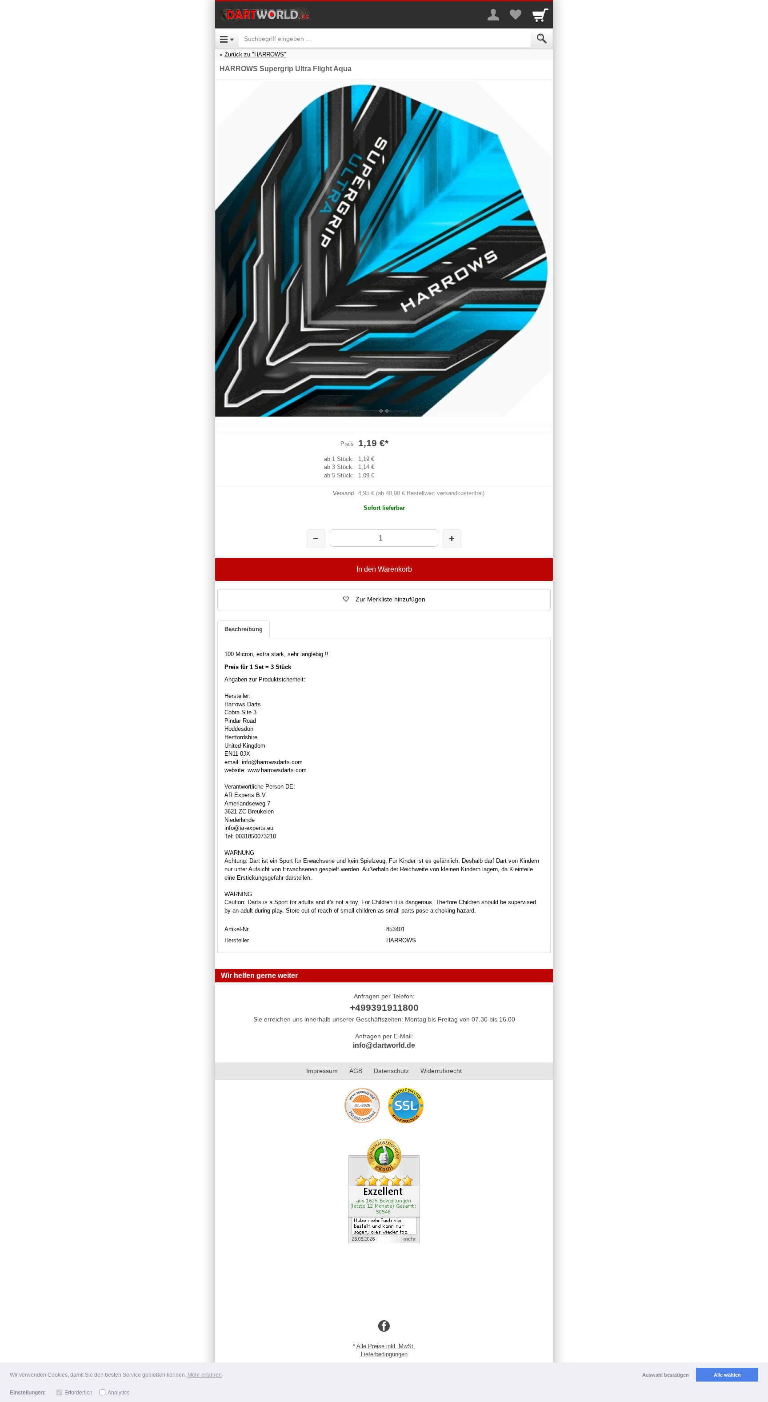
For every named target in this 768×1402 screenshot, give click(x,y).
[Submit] (542, 38)
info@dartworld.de (384, 1045)
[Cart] (540, 15)
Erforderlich (78, 1393)
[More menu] (493, 15)
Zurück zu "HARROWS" (255, 54)
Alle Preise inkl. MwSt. (385, 1346)
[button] (384, 599)
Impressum (322, 1070)
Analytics (118, 1393)
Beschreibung (243, 629)
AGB (355, 1070)
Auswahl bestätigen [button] (665, 1375)
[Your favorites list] (515, 15)
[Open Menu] (226, 39)
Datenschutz (391, 1070)
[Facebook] (384, 1326)
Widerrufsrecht (441, 1070)
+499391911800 (384, 1007)
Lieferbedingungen (384, 1354)
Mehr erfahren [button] (205, 1375)
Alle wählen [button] (727, 1375)
